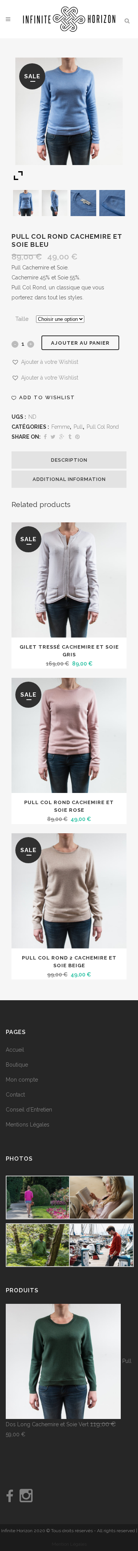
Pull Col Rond (103, 427)
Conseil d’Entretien (29, 1110)
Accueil (15, 1050)
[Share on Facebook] (45, 437)
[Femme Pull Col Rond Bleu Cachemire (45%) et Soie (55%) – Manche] (112, 203)
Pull (78, 427)
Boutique (17, 1065)
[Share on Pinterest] (77, 437)
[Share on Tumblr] (69, 437)
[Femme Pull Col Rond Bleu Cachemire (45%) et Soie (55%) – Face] (26, 203)
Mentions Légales (27, 1125)
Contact (15, 1095)
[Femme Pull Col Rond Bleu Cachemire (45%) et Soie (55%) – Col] (84, 203)
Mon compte (22, 1080)
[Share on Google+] (61, 437)
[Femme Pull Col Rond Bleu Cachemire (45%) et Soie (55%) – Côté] (55, 203)
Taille (21, 319)
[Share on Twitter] (53, 437)
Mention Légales (69, 1544)
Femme (60, 427)
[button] (45, 362)
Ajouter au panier (80, 343)
